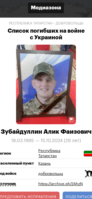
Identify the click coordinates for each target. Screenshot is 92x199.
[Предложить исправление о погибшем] (71, 119)
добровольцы (69, 23)
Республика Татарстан (30, 23)
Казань (44, 164)
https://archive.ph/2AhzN (60, 184)
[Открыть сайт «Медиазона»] (46, 9)
